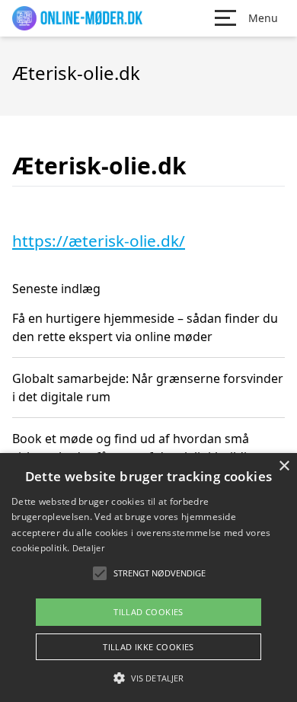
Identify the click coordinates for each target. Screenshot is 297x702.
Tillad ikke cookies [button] (148, 647)
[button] (148, 677)
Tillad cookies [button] (148, 611)
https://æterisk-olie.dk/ (98, 240)
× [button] (283, 466)
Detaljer (88, 548)
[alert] (148, 577)
